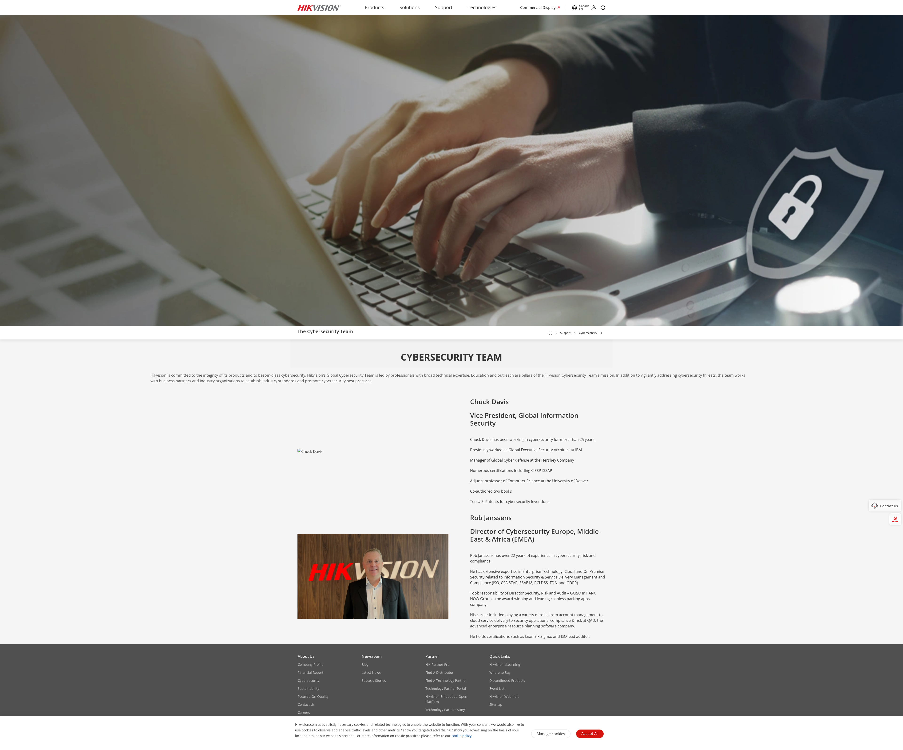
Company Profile (310, 664)
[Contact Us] (895, 506)
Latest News (371, 672)
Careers (304, 712)
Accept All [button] (589, 733)
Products (374, 7)
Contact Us (306, 704)
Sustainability (308, 688)
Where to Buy (500, 672)
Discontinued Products (507, 680)
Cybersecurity (588, 333)
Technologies (482, 7)
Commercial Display (538, 7)
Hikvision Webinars (504, 696)
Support (443, 7)
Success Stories (374, 680)
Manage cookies (551, 733)
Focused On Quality (313, 696)
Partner (432, 656)
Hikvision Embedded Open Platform (446, 699)
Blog (365, 664)
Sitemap (495, 704)
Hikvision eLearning (504, 664)
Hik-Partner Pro (437, 664)
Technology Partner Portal (445, 688)
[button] (575, 333)
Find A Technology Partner (446, 680)
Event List (496, 688)
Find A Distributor (439, 672)
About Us (306, 656)
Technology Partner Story (445, 709)
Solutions (410, 7)
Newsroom (372, 656)
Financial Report (310, 672)
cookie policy (461, 736)
